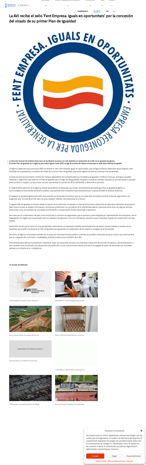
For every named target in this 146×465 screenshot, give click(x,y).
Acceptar (95, 456)
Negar (114, 456)
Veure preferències (134, 456)
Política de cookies (101, 461)
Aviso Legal (129, 461)
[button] (141, 431)
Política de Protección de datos (116, 461)
